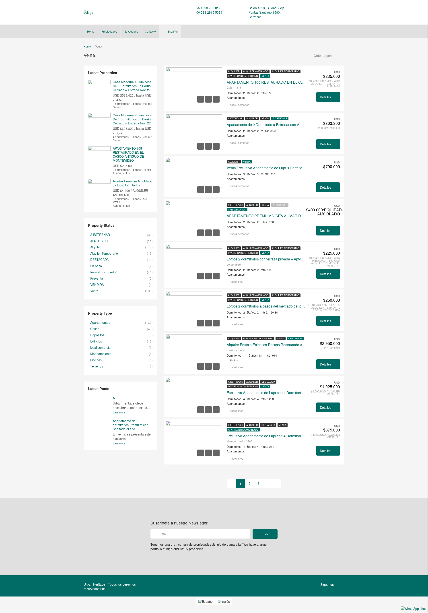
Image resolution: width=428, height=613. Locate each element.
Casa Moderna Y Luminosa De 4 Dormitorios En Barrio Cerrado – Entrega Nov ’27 (132, 119)
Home (91, 31)
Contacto (150, 31)
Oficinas (96, 360)
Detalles (326, 97)
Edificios (96, 341)
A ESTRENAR (235, 118)
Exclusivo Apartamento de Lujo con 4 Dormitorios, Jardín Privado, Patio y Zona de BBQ (266, 392)
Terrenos (96, 366)
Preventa (96, 278)
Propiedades (109, 31)
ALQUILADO (99, 241)
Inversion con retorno (243, 76)
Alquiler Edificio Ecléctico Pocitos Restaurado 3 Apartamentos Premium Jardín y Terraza (266, 345)
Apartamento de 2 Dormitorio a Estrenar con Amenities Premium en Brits (266, 124)
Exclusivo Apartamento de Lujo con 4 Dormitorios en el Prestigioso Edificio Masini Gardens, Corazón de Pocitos (266, 436)
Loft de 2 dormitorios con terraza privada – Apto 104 (266, 259)
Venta (265, 76)
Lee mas (119, 412)
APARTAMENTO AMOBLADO (243, 429)
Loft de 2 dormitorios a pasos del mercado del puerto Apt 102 (266, 306)
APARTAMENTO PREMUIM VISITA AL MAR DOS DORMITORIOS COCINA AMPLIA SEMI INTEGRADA (266, 216)
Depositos (97, 335)
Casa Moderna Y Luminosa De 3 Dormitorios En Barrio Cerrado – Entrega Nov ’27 (132, 86)
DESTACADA (268, 381)
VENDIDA (97, 284)
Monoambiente (100, 353)
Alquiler (233, 71)
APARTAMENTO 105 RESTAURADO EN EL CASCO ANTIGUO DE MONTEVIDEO (266, 82)
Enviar (265, 534)
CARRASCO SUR (237, 209)
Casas (94, 328)
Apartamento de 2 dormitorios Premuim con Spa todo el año (130, 425)
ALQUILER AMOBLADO (255, 71)
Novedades (131, 31)
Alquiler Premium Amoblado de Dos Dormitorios (132, 183)
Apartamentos (100, 322)
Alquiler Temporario (285, 71)
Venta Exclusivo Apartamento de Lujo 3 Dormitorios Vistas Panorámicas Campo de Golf (266, 168)
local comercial (100, 347)
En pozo (96, 266)
